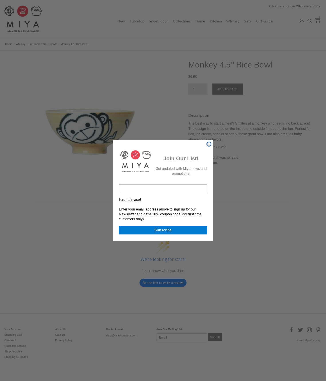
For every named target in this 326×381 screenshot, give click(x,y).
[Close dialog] (209, 144)
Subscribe (163, 230)
